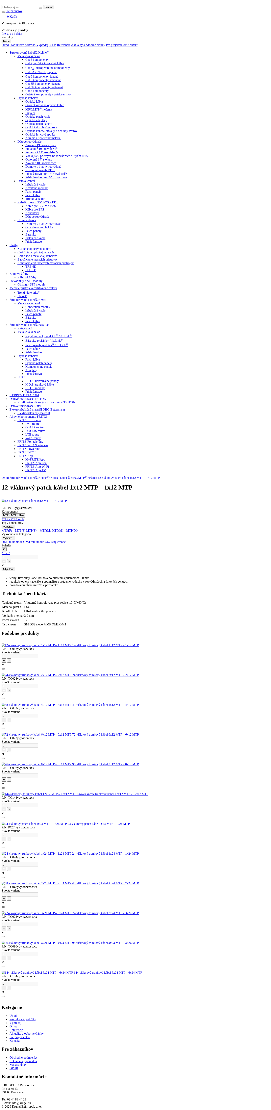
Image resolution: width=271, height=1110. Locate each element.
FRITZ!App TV (35, 470)
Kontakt (132, 45)
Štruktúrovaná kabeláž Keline (29, 52)
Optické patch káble (37, 116)
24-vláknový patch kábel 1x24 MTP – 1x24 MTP (99, 823)
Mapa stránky (18, 1064)
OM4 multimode (34, 541)
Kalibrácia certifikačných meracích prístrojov (45, 263)
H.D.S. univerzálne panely (42, 381)
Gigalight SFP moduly (31, 284)
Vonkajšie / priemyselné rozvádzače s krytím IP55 (56, 156)
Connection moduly (37, 307)
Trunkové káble (35, 198)
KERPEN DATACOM (24, 395)
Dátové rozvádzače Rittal (25, 406)
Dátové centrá (26, 181)
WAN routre (33, 438)
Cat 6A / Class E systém (41, 72)
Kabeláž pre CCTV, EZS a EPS (37, 202)
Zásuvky (30, 234)
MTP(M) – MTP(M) (65, 530)
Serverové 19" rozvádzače (41, 152)
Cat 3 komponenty (37, 90)
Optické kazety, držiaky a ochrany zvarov (51, 131)
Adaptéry (31, 370)
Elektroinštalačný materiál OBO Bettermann (37, 409)
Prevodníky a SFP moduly (26, 281)
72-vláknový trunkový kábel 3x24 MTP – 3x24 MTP (105, 913)
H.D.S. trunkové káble (39, 384)
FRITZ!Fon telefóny (30, 441)
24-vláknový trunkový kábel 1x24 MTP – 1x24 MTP (105, 853)
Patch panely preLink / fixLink (46, 345)
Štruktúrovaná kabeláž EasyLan (29, 324)
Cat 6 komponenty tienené (41, 76)
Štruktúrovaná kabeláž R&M (28, 299)
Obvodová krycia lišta (39, 227)
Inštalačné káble (35, 184)
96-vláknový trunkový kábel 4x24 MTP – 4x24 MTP (105, 943)
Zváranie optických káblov (34, 248)
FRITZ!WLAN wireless (32, 445)
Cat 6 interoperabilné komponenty (47, 67)
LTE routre (32, 434)
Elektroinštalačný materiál (33, 413)
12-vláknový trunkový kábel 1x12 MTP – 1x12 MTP (105, 645)
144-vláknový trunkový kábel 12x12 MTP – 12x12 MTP (112, 794)
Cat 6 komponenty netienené (43, 80)
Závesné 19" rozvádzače (40, 145)
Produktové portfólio (23, 45)
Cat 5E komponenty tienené (42, 83)
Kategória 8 (24, 328)
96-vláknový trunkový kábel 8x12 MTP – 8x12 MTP (105, 764)
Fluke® (22, 296)
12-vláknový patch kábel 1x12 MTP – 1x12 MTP (129, 477)
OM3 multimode (12, 541)
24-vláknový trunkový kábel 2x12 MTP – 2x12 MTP (105, 675)
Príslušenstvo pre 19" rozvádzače (46, 173)
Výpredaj (42, 45)
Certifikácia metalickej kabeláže (37, 256)
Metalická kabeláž (28, 56)
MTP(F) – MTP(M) (39, 530)
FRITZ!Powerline (28, 448)
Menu (6, 41)
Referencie (63, 45)
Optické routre (34, 427)
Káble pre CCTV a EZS (40, 206)
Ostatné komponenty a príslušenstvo (48, 94)
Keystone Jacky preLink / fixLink (48, 336)
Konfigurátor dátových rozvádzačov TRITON (46, 402)
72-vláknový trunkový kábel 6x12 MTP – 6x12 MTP (105, 734)
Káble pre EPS (34, 209)
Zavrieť (49, 7)
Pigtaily (30, 113)
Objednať (8, 569)
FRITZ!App (25, 456)
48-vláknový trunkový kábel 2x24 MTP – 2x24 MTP (105, 883)
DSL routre (32, 423)
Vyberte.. (8, 526)
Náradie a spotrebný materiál (43, 138)
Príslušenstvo (33, 241)
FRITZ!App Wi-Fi (37, 466)
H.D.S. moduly (35, 388)
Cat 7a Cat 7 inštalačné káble (44, 63)
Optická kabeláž (27, 98)
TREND (30, 266)
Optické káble (34, 101)
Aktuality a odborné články (88, 45)
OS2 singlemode (55, 541)
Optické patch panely (38, 123)
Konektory (32, 213)
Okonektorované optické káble (44, 105)
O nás (52, 45)
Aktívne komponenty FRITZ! (28, 416)
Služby (14, 245)
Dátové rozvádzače (29, 141)
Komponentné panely (38, 366)
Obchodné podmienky (23, 1057)
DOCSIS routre (35, 431)
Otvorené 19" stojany (38, 159)
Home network (26, 220)
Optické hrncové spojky (40, 134)
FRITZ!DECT (26, 452)
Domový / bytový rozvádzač (43, 166)
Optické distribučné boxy (41, 127)
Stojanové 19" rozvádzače (41, 148)
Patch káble (32, 195)
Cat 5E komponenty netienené (44, 87)
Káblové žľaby (19, 273)
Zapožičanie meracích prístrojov (37, 259)
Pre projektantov (116, 45)
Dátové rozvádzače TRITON (28, 398)
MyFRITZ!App (35, 459)
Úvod (5, 45)
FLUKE (30, 270)
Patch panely (33, 191)
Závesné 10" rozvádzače (40, 163)
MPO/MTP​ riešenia (38, 109)
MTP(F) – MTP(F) (14, 530)
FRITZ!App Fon (36, 463)
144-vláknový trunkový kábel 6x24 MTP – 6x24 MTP (108, 972)
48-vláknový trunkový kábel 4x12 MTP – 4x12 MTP (105, 704)
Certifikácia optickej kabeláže (35, 252)
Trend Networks (28, 292)
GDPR (14, 1068)
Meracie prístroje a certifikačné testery (33, 288)
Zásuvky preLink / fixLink (44, 340)
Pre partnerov (14, 11)
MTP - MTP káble (13, 515)
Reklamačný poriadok (23, 1061)
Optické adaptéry (36, 120)
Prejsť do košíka (12, 33)
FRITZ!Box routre (29, 420)
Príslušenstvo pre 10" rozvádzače (46, 177)
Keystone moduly (36, 188)
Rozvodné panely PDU (40, 170)
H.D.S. (21, 377)
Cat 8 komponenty (37, 59)
